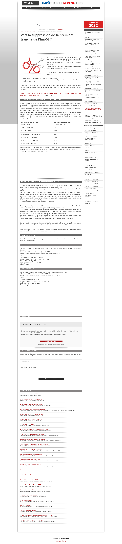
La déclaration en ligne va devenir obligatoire (32, 434)
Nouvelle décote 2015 (26, 500)
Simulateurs (53, 7)
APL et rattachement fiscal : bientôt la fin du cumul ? (34, 429)
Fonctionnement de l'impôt (92, 152)
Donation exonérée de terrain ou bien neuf (31, 469)
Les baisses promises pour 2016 (29, 394)
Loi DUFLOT (88, 174)
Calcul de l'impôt (41, 7)
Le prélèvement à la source (92, 172)
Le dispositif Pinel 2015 (26, 475)
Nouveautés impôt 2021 (91, 181)
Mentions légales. (61, 541)
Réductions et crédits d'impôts (93, 190)
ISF (86, 163)
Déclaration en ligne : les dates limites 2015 (31, 419)
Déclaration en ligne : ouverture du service (31, 414)
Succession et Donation (91, 201)
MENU (31, 3)
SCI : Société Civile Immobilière (90, 196)
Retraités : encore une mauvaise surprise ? (31, 495)
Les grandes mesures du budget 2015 (30, 459)
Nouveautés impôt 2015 (29, 31)
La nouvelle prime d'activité (27, 424)
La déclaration (66, 7)
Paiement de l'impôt (90, 188)
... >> (93, 122)
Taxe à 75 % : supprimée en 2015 (29, 480)
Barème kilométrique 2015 (27, 490)
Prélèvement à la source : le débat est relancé (32, 439)
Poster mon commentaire (51, 378)
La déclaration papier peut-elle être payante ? (32, 404)
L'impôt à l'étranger (90, 165)
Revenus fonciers (89, 193)
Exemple (87, 150)
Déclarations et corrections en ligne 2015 (31, 399)
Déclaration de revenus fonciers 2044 (91, 142)
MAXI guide (29, 7)
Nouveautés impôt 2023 (91, 186)
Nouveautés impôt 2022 (91, 184)
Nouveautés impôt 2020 (91, 179)
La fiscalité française (90, 167)
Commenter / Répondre (51, 341)
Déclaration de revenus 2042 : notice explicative (93, 139)
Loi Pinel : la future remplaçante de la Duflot (31, 520)
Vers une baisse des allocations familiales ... (32, 454)
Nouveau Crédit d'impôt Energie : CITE (30, 485)
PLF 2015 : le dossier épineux (28, 510)
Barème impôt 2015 (25, 505)
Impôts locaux (91, 7)
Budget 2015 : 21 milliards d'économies (30, 464)
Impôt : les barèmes (90, 157)
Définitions (88, 147)
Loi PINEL (87, 177)
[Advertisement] (61, 16)
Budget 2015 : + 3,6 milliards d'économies (31, 449)
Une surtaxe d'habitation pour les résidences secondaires (35, 444)
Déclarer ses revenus (91, 145)
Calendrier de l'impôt (90, 130)
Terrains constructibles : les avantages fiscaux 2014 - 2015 (36, 515)
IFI (85, 154)
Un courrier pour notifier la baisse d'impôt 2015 (32, 409)
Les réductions (78, 7)
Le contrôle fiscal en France (92, 170)
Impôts (21, 31)
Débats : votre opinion (91, 136)
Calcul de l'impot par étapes (92, 128)
